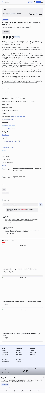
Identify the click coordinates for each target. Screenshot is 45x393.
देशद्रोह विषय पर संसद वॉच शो (7, 120)
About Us (4, 350)
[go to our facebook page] (3, 370)
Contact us (4, 356)
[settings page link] (34, 2)
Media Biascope (33, 352)
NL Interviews (32, 354)
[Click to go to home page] (7, 2)
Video (14, 391)
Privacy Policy (5, 360)
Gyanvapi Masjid (5, 192)
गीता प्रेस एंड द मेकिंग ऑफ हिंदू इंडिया (18, 117)
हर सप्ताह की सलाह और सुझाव (7, 147)
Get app (31, 2)
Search (31, 391)
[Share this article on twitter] (7, 37)
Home (7, 391)
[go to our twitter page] (5, 370)
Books (31, 360)
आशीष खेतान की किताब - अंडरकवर (8, 126)
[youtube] (8, 370)
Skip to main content (8, 8)
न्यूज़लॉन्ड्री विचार (5, 352)
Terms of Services (5, 361)
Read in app (16, 37)
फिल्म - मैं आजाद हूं (5, 135)
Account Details (19, 352)
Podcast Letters (19, 358)
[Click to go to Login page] (42, 2)
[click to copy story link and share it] (12, 37)
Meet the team (5, 354)
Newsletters (18, 361)
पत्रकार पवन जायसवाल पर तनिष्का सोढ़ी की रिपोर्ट (11, 141)
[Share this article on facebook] (4, 37)
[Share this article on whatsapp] (9, 37)
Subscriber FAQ (19, 354)
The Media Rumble (33, 356)
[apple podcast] (8, 373)
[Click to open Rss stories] (5, 373)
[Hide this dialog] (43, 377)
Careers (3, 358)
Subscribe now (5, 384)
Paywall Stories (19, 356)
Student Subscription (20, 360)
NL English (32, 350)
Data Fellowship (33, 358)
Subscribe (39, 2)
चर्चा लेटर (4, 150)
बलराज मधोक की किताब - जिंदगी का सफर (10, 129)
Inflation (4, 189)
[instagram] (3, 373)
